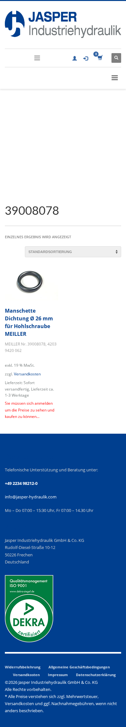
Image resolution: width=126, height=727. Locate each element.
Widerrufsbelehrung (22, 667)
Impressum (58, 674)
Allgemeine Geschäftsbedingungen (79, 667)
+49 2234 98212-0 (21, 483)
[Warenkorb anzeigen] (99, 57)
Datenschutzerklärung (96, 674)
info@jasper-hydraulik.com (31, 497)
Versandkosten (27, 373)
